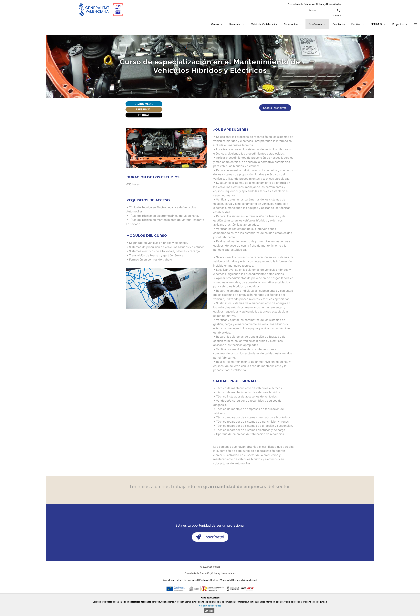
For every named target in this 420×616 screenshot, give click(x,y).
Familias (355, 24)
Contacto (237, 580)
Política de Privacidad (187, 580)
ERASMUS (376, 24)
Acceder (337, 15)
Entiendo (209, 610)
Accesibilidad (250, 580)
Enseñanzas (315, 24)
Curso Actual (291, 24)
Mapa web (225, 580)
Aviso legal (168, 580)
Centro (215, 24)
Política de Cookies (209, 580)
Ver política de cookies (210, 606)
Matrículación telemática (264, 24)
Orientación (339, 24)
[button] (415, 24)
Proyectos (398, 24)
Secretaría (234, 24)
